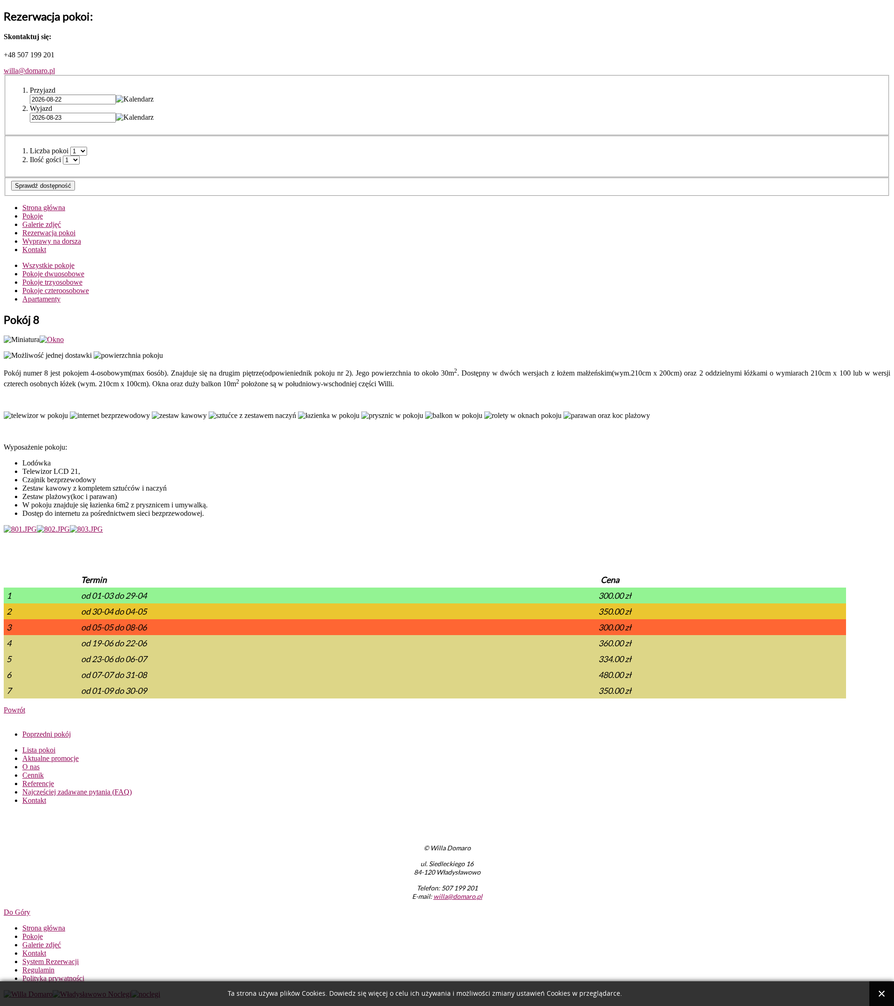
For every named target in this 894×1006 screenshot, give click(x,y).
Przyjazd (42, 90)
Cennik (33, 775)
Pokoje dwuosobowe (53, 274)
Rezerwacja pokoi (48, 233)
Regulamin (38, 970)
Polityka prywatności (53, 978)
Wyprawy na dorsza (51, 241)
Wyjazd (41, 108)
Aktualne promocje (50, 758)
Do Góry (17, 912)
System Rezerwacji (50, 961)
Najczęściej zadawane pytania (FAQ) (77, 792)
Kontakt (34, 249)
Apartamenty (41, 299)
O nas (31, 767)
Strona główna (43, 208)
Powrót (14, 710)
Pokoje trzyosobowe (52, 282)
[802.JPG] (53, 529)
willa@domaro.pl (29, 71)
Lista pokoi (38, 750)
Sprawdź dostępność (43, 185)
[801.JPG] (20, 529)
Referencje (38, 783)
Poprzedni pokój (46, 734)
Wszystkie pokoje (48, 265)
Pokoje (32, 216)
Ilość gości (45, 160)
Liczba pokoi (49, 151)
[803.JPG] (86, 529)
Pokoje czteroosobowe (55, 290)
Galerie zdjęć (41, 224)
